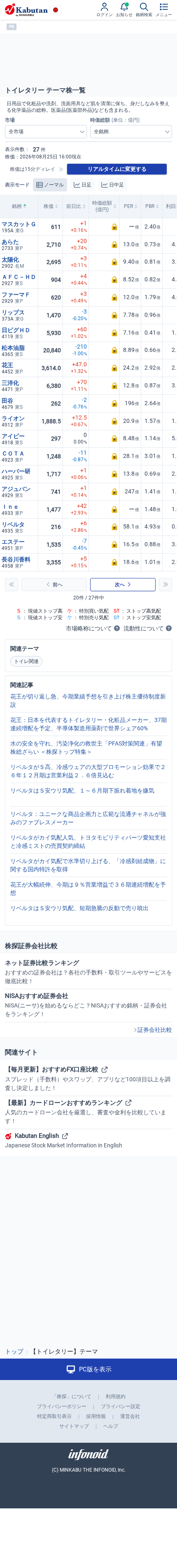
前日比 (73, 206)
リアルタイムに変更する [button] (117, 169)
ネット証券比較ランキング (88, 971)
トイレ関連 (26, 661)
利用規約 (116, 1396)
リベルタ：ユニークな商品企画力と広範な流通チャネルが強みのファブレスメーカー (88, 818)
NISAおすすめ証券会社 (86, 1004)
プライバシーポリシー (61, 1406)
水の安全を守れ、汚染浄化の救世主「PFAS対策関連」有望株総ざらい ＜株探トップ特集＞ (86, 747)
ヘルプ (110, 1426)
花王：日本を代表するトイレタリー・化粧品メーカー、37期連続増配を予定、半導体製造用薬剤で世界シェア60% (88, 724)
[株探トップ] (26, 10)
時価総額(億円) (102, 206)
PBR (149, 206)
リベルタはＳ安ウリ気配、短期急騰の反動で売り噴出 (79, 908)
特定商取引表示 (54, 1416)
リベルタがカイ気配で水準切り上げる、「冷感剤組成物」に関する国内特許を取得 (88, 865)
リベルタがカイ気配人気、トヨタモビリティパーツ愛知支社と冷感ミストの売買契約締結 (88, 841)
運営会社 (130, 1416)
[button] (104, 227)
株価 (49, 206)
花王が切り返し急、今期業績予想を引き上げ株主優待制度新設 (88, 700)
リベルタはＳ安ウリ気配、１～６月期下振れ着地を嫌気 (82, 790)
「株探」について (71, 1396)
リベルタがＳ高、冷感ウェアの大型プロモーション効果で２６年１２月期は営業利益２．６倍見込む (88, 771)
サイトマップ (74, 1426)
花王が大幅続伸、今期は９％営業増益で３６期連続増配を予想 (88, 888)
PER (128, 206)
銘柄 (17, 206)
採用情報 (96, 1416)
